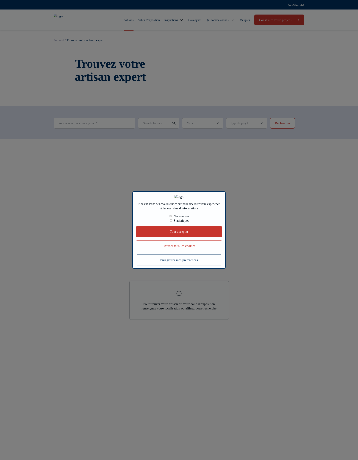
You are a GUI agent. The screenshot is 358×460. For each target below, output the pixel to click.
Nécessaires (181, 216)
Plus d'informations (185, 208)
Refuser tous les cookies (179, 246)
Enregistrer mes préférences (179, 260)
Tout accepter (179, 231)
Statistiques (181, 220)
